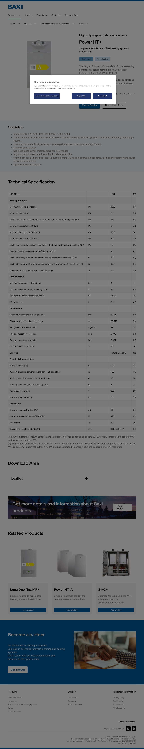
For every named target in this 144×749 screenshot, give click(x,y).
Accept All (102, 96)
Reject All (81, 96)
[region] (73, 89)
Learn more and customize (47, 96)
